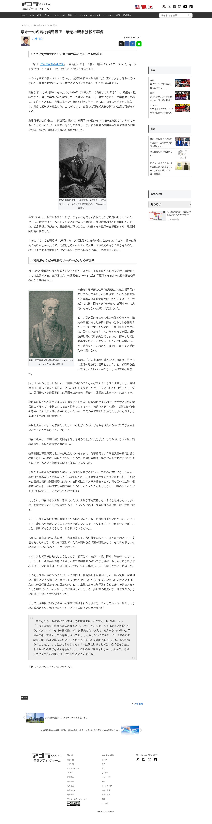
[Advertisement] (92, 6)
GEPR (69, 773)
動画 (153, 70)
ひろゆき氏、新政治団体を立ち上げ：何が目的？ (161, 98)
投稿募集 (127, 15)
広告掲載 (70, 786)
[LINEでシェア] (138, 43)
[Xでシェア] (121, 43)
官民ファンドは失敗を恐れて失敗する (161, 86)
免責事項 (70, 795)
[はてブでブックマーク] (132, 43)
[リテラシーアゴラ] (157, 216)
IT (75, 15)
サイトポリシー (73, 768)
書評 (118, 15)
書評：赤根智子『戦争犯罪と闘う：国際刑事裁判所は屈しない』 (161, 142)
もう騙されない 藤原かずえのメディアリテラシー (179, 213)
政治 (32, 15)
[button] (189, 15)
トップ (24, 15)
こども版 (105, 803)
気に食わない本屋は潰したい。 (161, 153)
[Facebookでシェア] (127, 43)
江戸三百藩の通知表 (52, 64)
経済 (39, 15)
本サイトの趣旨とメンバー (77, 799)
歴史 (25, 697)
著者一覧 (70, 760)
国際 (70, 15)
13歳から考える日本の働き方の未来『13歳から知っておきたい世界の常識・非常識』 (161, 168)
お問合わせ (71, 790)
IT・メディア (107, 786)
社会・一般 (60, 15)
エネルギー (108, 15)
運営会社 (70, 781)
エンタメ (83, 15)
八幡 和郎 (37, 38)
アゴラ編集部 (173, 219)
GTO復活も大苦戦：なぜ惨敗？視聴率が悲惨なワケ (161, 113)
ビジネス (48, 15)
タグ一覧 (70, 764)
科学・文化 (95, 15)
